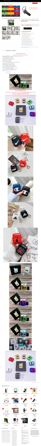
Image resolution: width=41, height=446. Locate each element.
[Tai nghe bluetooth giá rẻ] (17, 8)
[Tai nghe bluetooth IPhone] (11, 10)
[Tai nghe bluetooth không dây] (5, 6)
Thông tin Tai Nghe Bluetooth (25, 0)
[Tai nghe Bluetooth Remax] (5, 13)
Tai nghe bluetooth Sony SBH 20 (25, 393)
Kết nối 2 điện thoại (11, 9)
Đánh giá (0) (14, 50)
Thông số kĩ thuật (8, 50)
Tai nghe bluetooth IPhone (11, 11)
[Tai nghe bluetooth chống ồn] (17, 6)
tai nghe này (3, 68)
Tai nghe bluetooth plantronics (17, 11)
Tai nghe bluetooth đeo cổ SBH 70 (6, 403)
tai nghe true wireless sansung (8, 73)
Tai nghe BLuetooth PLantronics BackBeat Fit (34, 414)
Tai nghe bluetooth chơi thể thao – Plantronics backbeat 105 (6, 414)
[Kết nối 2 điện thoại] (11, 8)
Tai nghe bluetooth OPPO (14, 437)
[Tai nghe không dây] (5, 15)
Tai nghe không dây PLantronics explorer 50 (34, 404)
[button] (19, 20)
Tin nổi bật (27, 1)
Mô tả (3, 50)
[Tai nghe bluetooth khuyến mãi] (17, 15)
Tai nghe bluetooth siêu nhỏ (14, 431)
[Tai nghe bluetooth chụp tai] (5, 8)
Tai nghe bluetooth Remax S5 (34, 393)
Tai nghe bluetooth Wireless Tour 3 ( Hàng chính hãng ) (16, 414)
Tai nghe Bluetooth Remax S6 (25, 423)
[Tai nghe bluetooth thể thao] (11, 13)
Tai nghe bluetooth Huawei (14, 435)
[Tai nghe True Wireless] (11, 15)
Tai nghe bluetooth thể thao (14, 433)
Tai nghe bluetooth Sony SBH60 (16, 393)
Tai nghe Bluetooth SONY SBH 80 (16, 423)
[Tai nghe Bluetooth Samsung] (11, 6)
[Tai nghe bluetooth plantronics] (17, 10)
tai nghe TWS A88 (27, 47)
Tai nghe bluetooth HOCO (5, 11)
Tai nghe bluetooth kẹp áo (14, 434)
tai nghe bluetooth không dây (8, 71)
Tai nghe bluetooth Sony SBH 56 (6, 393)
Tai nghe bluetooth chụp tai (4, 9)
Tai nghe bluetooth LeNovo (14, 436)
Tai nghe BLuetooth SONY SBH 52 (6, 423)
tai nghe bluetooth (4, 62)
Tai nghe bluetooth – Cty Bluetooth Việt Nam (8, 3)
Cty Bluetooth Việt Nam (18, 0)
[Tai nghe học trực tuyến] (17, 13)
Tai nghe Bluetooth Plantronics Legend (34, 424)
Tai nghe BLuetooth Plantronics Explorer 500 (25, 404)
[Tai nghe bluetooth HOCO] (5, 10)
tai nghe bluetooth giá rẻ (8, 72)
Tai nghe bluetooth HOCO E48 (15, 403)
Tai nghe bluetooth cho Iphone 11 (25, 413)
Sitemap (21, 0)
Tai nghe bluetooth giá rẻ (17, 9)
